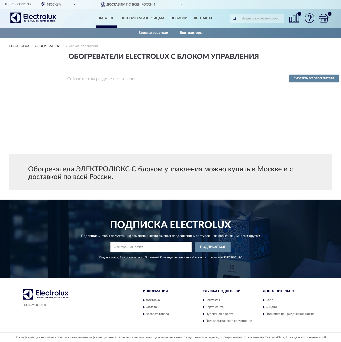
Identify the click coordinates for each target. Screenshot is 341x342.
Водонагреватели (153, 33)
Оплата (151, 307)
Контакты (203, 18)
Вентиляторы (191, 33)
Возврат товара (157, 314)
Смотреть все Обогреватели (314, 78)
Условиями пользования (207, 257)
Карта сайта (215, 307)
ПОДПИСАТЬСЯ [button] (212, 247)
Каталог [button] (106, 18)
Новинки (178, 18)
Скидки (271, 307)
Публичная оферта (220, 314)
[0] (323, 18)
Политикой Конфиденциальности (167, 257)
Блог (269, 300)
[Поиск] (234, 18)
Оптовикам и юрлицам (142, 18)
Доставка (153, 300)
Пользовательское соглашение (229, 321)
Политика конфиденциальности (290, 314)
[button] (310, 18)
